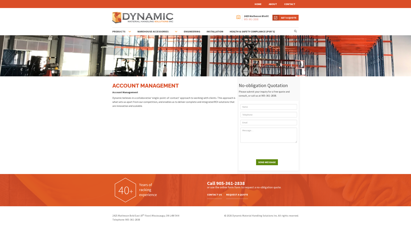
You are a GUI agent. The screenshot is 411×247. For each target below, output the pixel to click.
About (273, 4)
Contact (289, 4)
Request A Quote (237, 194)
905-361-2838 (251, 19)
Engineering (192, 31)
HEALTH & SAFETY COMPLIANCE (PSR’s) (252, 31)
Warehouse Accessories (153, 31)
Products (118, 31)
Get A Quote (289, 17)
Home (258, 4)
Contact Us (214, 194)
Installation (215, 31)
